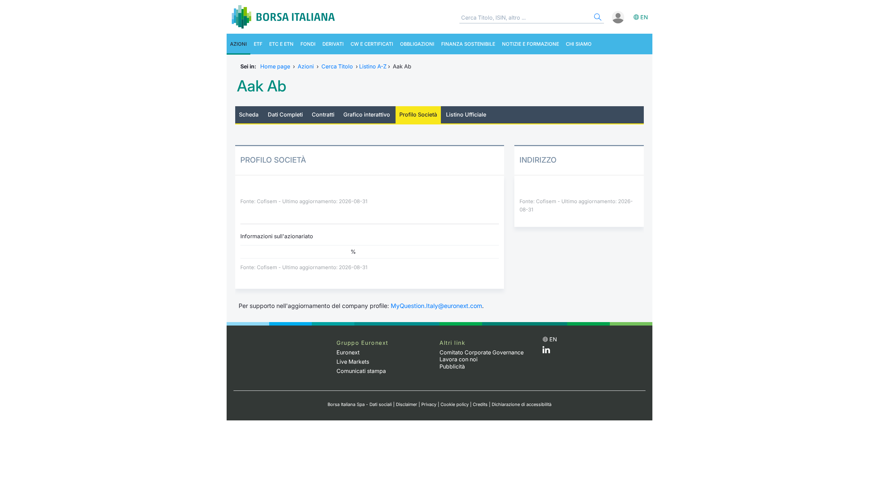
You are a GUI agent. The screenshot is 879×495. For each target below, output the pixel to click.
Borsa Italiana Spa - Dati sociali (360, 404)
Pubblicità (452, 366)
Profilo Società (418, 114)
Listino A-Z (373, 66)
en (644, 17)
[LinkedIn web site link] (546, 351)
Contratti (323, 114)
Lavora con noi (459, 359)
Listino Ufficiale (466, 114)
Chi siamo (579, 44)
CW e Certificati (372, 44)
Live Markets (352, 361)
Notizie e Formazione (530, 44)
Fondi (308, 44)
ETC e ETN (281, 44)
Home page (275, 66)
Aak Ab (261, 86)
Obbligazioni (417, 44)
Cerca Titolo (337, 66)
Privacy (428, 404)
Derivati (333, 44)
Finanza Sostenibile (468, 44)
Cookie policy (455, 404)
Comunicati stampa (361, 370)
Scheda (249, 114)
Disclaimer (406, 404)
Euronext (347, 352)
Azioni (238, 44)
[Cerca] (597, 18)
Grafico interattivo (366, 114)
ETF (258, 44)
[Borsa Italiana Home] (283, 17)
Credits (480, 404)
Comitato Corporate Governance (482, 352)
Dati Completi (285, 114)
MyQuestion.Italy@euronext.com (436, 305)
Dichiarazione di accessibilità (521, 404)
